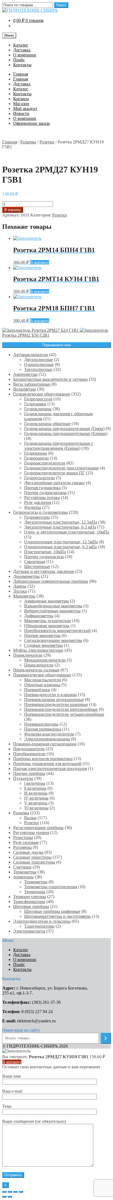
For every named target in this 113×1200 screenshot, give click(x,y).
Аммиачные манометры (46, 601)
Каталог (20, 45)
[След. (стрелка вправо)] (10, 1197)
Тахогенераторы (39, 926)
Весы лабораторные (31, 384)
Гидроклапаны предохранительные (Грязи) (64, 428)
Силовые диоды (28, 852)
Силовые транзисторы (34, 862)
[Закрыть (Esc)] (4, 1192)
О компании (24, 55)
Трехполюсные (38, 369)
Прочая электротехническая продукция (50, 768)
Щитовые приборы (31, 906)
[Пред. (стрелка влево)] (4, 1197)
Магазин (21, 103)
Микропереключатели (45, 660)
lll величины (35, 793)
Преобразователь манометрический (57, 630)
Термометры (24, 872)
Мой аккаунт (25, 108)
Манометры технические (47, 620)
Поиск (61, 5)
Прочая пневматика (42, 729)
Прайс (19, 59)
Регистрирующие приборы (38, 827)
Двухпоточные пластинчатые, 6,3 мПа (60, 527)
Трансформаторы (29, 901)
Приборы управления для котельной (47, 763)
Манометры (24, 596)
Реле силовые (26, 842)
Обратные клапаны (42, 684)
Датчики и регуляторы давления (43, 571)
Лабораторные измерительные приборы (50, 581)
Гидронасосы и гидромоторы (40, 512)
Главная (20, 74)
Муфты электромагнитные (38, 650)
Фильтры (32, 507)
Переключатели (28, 655)
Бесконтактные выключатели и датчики (50, 379)
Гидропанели (36, 458)
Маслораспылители (42, 679)
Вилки (30, 817)
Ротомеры (22, 847)
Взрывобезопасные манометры (53, 606)
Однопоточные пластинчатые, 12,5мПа (61, 542)
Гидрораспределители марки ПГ (54, 473)
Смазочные (34, 561)
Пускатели (23, 778)
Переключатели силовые (36, 670)
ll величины (35, 788)
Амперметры (25, 374)
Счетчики (22, 867)
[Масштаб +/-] (21, 1192)
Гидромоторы (37, 517)
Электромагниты (29, 931)
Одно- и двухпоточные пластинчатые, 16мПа (66, 532)
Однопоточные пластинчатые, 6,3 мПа (60, 546)
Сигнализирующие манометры (53, 640)
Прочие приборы (29, 773)
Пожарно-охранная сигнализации (45, 744)
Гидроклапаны (38, 408)
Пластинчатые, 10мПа (45, 551)
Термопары (34, 891)
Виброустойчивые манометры (52, 610)
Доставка (21, 50)
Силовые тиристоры (32, 857)
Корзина (21, 98)
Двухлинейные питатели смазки (54, 482)
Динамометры (26, 576)
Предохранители (29, 748)
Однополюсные (39, 364)
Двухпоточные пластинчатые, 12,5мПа (60, 522)
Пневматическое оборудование (42, 675)
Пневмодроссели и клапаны (50, 694)
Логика (20, 591)
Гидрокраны (35, 453)
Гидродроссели (38, 399)
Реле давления (37, 502)
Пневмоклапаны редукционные (54, 699)
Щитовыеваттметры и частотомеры (57, 916)
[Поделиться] (10, 1192)
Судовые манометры (43, 645)
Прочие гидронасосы (44, 556)
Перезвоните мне (56, 345)
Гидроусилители (39, 477)
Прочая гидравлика (42, 487)
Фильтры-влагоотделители (49, 734)
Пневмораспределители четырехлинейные (64, 714)
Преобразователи (29, 753)
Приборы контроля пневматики (43, 758)
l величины (34, 783)
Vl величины (36, 808)
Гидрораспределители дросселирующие (61, 468)
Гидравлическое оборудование (41, 394)
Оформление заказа (31, 123)
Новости (21, 113)
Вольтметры (24, 389)
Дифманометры (38, 615)
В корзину (12, 210)
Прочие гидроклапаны (45, 492)
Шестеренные (37, 566)
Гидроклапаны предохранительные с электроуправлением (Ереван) (58, 446)
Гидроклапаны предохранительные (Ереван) (66, 433)
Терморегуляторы (29, 896)
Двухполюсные (38, 359)
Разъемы (28, 142)
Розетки (46, 142)
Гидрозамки (35, 404)
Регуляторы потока (42, 497)
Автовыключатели (30, 354)
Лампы (19, 586)
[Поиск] (106, 1038)
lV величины (36, 798)
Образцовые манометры (46, 625)
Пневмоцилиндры (41, 724)
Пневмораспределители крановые (56, 704)
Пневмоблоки (37, 689)
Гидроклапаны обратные (47, 423)
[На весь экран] (15, 1192)
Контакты (22, 64)
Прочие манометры (42, 635)
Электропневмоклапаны (47, 739)
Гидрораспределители (44, 463)
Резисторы (23, 837)
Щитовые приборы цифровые (52, 911)
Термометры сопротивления (50, 886)
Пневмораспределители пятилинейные (61, 709)
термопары (23, 877)
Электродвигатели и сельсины (41, 921)
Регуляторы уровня (31, 832)
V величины (35, 803)
